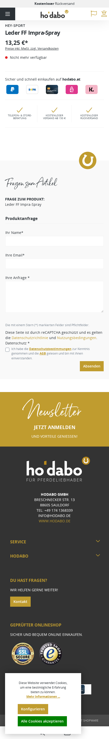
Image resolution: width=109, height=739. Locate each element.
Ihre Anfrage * (17, 277)
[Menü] (7, 14)
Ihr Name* (14, 232)
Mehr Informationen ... (43, 696)
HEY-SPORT (15, 25)
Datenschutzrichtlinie (30, 337)
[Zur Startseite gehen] (54, 14)
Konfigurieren (33, 709)
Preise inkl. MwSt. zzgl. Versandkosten (32, 48)
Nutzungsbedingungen (76, 337)
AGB (43, 353)
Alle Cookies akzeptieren (42, 721)
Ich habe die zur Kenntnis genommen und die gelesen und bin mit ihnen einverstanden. (50, 353)
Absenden (91, 366)
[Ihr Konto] (104, 14)
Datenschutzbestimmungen (50, 349)
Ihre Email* (15, 255)
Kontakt (20, 601)
